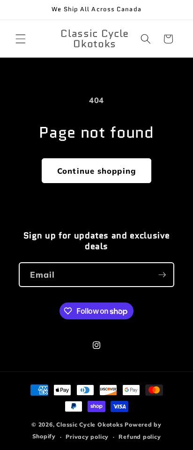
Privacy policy (87, 436)
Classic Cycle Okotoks (89, 424)
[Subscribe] (162, 275)
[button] (20, 39)
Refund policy (140, 436)
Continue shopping (96, 171)
